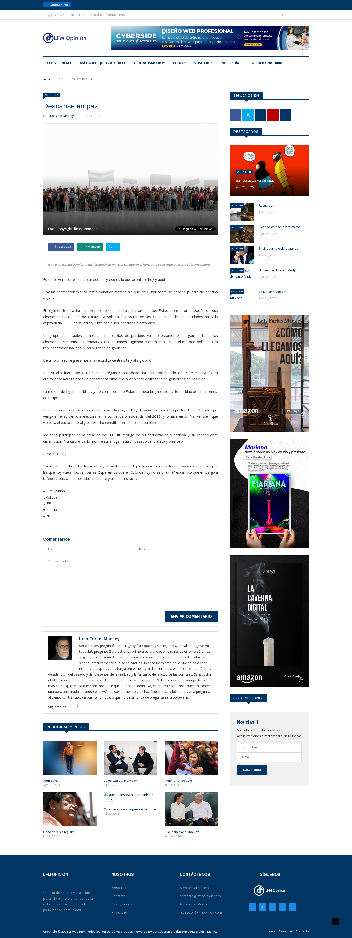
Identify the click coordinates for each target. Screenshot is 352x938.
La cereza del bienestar (120, 780)
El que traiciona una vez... (183, 832)
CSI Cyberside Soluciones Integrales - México (185, 931)
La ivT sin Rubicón (272, 291)
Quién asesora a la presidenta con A (130, 809)
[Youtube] (297, 14)
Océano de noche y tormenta (279, 227)
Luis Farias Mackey (61, 116)
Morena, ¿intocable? (179, 780)
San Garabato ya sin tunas (255, 180)
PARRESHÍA (230, 63)
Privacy (270, 931)
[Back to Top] (335, 921)
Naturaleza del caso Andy (277, 270)
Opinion (244, 172)
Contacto (302, 931)
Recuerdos (266, 205)
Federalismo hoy (149, 63)
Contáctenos (115, 14)
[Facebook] (275, 14)
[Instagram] (282, 907)
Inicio (47, 79)
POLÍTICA (51, 95)
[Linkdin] (304, 14)
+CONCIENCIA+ (59, 63)
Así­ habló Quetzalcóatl (103, 63)
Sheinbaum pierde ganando (278, 248)
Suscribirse (252, 770)
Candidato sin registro (59, 832)
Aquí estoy (51, 780)
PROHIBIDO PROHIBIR (264, 63)
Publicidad (95, 14)
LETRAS (179, 63)
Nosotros (77, 14)
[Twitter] (282, 14)
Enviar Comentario (191, 616)
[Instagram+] (290, 14)
